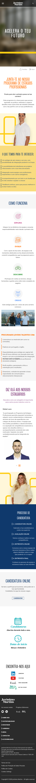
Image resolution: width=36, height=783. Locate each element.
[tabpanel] (18, 435)
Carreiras (5, 728)
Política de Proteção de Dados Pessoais (13, 766)
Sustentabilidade (8, 721)
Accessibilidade (7, 739)
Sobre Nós (6, 717)
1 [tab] (16, 466)
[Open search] (33, 3)
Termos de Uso (5, 763)
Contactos (6, 735)
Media (4, 732)
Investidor (6, 725)
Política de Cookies (7, 769)
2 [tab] (19, 466)
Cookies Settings (6, 771)
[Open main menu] (3, 3)
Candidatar (18, 598)
